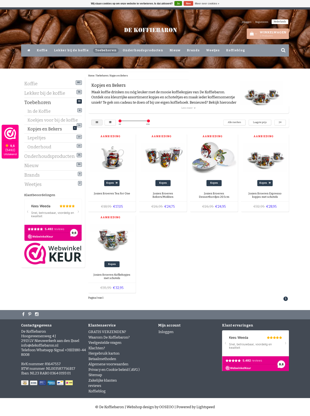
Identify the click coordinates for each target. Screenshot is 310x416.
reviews (94, 385)
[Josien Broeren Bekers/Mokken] (163, 157)
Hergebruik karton (104, 353)
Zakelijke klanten (102, 380)
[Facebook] (24, 314)
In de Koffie (40, 111)
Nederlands (280, 21)
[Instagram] (37, 314)
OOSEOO (166, 407)
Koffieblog (235, 50)
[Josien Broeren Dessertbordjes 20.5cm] (214, 157)
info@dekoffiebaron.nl (39, 345)
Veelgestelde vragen (104, 342)
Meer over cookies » (207, 3)
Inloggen (246, 22)
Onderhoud (40, 146)
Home (91, 75)
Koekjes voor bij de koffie (54, 121)
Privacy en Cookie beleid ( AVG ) (114, 369)
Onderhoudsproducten (143, 50)
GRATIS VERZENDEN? (107, 332)
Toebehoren (106, 50)
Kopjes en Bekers (46, 128)
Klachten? (96, 348)
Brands (193, 50)
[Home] (28, 50)
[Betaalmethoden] (47, 383)
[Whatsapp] (30, 314)
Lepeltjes (38, 137)
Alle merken (234, 122)
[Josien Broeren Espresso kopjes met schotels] (265, 157)
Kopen (110, 183)
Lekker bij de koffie (71, 50)
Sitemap (95, 375)
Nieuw (175, 50)
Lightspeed (205, 407)
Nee (188, 3)
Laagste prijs (260, 122)
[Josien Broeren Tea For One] (112, 157)
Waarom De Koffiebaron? (109, 337)
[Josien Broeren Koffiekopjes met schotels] (112, 238)
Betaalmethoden (102, 359)
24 (280, 122)
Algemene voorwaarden (108, 364)
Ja (178, 3)
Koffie (42, 50)
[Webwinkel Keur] (53, 253)
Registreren (261, 22)
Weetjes (213, 50)
